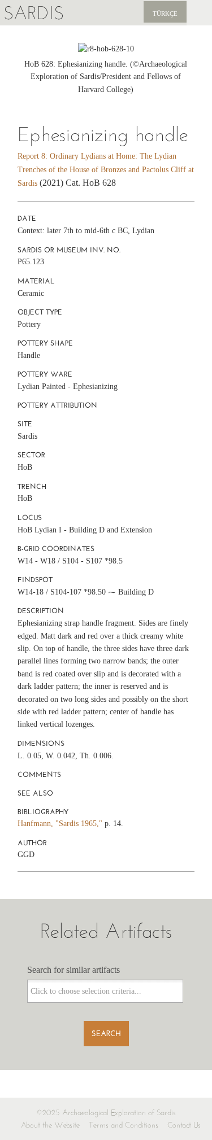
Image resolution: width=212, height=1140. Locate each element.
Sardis (33, 13)
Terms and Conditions (123, 1125)
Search (106, 1033)
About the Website (50, 1125)
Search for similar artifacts (73, 970)
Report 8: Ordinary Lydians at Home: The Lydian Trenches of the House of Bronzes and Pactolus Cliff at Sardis (106, 169)
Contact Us (184, 1125)
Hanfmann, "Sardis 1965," (60, 823)
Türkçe (165, 13)
